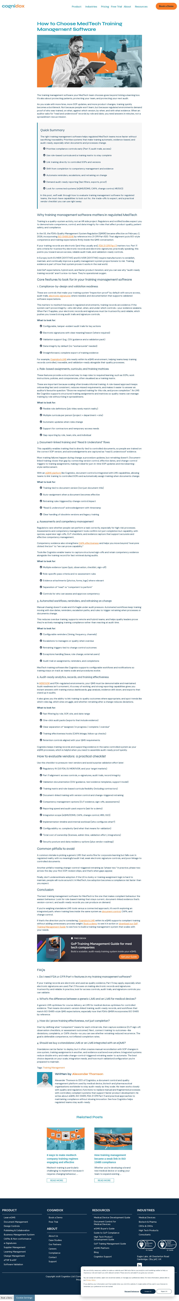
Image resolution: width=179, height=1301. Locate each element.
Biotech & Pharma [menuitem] (147, 1222)
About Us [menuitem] (53, 1236)
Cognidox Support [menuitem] (103, 1256)
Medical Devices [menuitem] (147, 1217)
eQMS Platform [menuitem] (101, 1248)
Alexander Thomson (87, 1074)
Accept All (148, 1291)
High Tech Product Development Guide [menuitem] (104, 1238)
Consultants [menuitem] (145, 1234)
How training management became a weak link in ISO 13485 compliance (110, 1159)
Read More (56, 1180)
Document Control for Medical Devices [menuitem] (105, 1223)
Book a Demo (166, 6)
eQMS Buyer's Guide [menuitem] (104, 1228)
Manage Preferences (132, 1291)
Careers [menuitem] (52, 1249)
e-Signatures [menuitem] (10, 1243)
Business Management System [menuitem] (19, 1234)
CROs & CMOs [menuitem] (146, 1226)
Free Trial (116, 6)
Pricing (105, 6)
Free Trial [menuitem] (53, 1222)
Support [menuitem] (53, 1261)
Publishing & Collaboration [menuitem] (17, 1230)
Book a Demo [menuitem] (56, 1217)
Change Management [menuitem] (14, 1256)
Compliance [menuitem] (54, 1253)
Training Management (54, 1067)
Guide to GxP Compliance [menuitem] (106, 1233)
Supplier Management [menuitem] (14, 1247)
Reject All (164, 1291)
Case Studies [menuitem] (55, 1240)
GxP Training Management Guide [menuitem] (110, 1243)
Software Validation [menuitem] (13, 1264)
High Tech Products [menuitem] (148, 1230)
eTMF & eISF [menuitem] (10, 1260)
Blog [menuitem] (96, 1252)
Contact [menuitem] (53, 1257)
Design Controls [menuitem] (12, 1226)
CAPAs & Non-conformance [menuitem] (17, 1239)
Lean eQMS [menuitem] (9, 1217)
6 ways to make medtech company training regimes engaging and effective (62, 1159)
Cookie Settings (24, 1297)
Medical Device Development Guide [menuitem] (112, 1217)
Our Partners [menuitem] (55, 1244)
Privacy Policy (90, 1280)
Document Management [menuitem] (16, 1222)
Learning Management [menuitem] (15, 1251)
